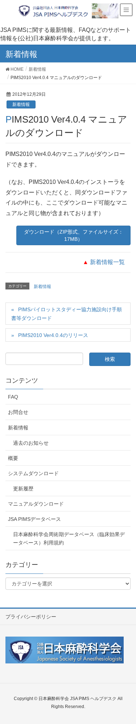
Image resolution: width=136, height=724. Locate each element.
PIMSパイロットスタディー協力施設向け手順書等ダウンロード (66, 314)
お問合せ (18, 412)
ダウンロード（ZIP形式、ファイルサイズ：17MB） (73, 235)
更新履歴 (23, 488)
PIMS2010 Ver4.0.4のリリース (53, 335)
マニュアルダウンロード (36, 504)
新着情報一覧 (107, 262)
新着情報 (21, 104)
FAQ (13, 397)
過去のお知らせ (31, 443)
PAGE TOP (125, 695)
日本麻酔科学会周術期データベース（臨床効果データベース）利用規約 (69, 538)
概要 (13, 458)
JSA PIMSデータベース (34, 519)
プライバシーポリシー (30, 617)
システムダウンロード (33, 473)
